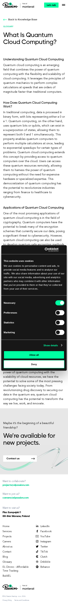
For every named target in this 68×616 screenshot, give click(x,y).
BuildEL (7, 576)
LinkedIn (44, 526)
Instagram (45, 541)
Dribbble (45, 562)
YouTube (45, 536)
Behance (45, 567)
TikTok (44, 552)
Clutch (43, 557)
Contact (7, 552)
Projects (7, 536)
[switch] (59, 312)
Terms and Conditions (21, 600)
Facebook (46, 531)
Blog (5, 557)
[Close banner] (63, 249)
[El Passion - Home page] (11, 5)
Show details (50, 345)
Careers (7, 541)
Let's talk (51, 5)
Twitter (44, 547)
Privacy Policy (7, 600)
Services (7, 531)
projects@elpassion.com (16, 485)
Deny (34, 364)
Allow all (34, 355)
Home (6, 526)
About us (7, 547)
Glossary (7, 562)
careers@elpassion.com (16, 498)
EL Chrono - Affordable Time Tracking (16, 569)
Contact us (12, 458)
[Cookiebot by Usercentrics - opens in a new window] (45, 250)
